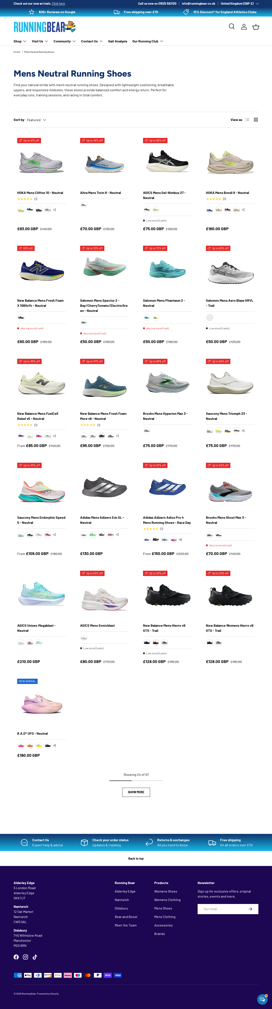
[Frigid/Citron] (236, 430)
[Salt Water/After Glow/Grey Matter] (110, 435)
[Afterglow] (30, 435)
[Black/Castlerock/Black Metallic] (101, 435)
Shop (17, 41)
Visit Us (37, 41)
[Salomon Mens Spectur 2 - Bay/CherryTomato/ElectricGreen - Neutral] (104, 270)
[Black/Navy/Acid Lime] (218, 534)
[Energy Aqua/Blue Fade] (38, 642)
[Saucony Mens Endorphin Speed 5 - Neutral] (41, 487)
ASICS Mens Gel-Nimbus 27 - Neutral (164, 195)
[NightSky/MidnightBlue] (30, 209)
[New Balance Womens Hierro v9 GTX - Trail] (230, 595)
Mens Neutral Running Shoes (39, 51)
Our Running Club (145, 41)
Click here (58, 3)
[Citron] (218, 430)
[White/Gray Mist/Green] (146, 430)
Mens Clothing (165, 917)
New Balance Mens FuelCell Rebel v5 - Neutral (37, 415)
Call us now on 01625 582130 (157, 3)
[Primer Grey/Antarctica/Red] (209, 534)
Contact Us (89, 41)
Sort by (19, 120)
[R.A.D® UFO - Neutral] (41, 703)
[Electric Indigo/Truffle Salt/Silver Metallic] (21, 435)
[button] (256, 26)
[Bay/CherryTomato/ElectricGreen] (84, 322)
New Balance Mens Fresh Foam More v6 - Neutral (103, 415)
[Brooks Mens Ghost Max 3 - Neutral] (230, 487)
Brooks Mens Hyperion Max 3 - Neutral (165, 415)
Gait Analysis (117, 41)
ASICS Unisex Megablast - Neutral (36, 627)
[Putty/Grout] (47, 209)
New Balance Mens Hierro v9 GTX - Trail (164, 627)
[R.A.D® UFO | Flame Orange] (30, 745)
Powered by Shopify (48, 993)
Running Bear (29, 993)
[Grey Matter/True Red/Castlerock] (84, 435)
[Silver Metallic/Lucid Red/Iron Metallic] (110, 534)
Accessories (163, 925)
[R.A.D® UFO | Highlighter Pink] (21, 745)
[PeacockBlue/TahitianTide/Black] (146, 317)
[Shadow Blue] (164, 642)
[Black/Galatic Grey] (38, 209)
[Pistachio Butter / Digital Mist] (47, 435)
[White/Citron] (38, 534)
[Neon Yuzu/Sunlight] (218, 209)
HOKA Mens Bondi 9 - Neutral (227, 193)
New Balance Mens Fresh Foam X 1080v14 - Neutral (40, 302)
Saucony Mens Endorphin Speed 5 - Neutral (41, 519)
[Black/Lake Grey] (146, 209)
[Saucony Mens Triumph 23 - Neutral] (230, 383)
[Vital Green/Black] (30, 642)
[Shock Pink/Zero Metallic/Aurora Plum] (173, 539)
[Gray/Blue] (84, 204)
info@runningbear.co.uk (198, 3)
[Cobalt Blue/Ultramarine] (209, 209)
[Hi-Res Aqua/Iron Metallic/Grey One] (164, 539)
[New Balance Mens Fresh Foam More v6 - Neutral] (104, 383)
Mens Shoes (163, 908)
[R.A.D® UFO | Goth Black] (47, 745)
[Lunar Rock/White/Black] (209, 317)
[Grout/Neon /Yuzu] (236, 209)
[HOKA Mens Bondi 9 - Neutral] (230, 162)
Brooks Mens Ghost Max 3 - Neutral (226, 519)
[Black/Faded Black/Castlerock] (146, 642)
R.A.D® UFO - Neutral (32, 733)
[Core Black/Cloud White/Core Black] (101, 534)
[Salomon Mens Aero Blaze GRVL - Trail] (230, 270)
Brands (159, 934)
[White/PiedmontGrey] (21, 642)
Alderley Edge (125, 891)
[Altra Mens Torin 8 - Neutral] (104, 162)
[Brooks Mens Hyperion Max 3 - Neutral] (167, 383)
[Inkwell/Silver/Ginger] (21, 317)
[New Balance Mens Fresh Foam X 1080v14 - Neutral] (41, 270)
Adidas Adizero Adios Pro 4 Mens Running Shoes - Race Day (167, 519)
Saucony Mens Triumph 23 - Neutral (226, 415)
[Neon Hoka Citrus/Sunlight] (21, 209)
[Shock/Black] (47, 534)
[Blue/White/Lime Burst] (146, 539)
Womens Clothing (167, 900)
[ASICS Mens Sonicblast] (104, 595)
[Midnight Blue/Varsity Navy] (227, 209)
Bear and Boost (126, 917)
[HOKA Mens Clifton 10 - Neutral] (41, 162)
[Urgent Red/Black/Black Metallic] (155, 642)
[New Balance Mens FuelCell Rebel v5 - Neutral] (41, 383)
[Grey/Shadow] (209, 430)
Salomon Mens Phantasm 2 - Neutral (164, 302)
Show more (136, 792)
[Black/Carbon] (155, 539)
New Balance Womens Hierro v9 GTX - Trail (230, 627)
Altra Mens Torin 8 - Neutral (100, 193)
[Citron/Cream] (155, 209)
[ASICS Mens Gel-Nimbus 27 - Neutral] (167, 162)
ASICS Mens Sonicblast (97, 625)
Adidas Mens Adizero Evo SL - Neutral (102, 519)
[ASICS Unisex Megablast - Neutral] (41, 595)
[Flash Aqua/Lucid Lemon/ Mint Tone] (92, 534)
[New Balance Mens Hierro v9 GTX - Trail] (167, 595)
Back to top (136, 858)
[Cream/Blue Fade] (84, 637)
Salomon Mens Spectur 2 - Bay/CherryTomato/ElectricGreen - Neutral (104, 305)
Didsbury (121, 908)
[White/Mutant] (21, 534)
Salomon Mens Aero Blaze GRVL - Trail (229, 302)
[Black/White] (30, 534)
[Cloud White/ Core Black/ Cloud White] (84, 534)
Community (62, 41)
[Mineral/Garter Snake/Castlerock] (92, 435)
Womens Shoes (165, 891)
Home (17, 51)
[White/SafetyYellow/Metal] (155, 317)
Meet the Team (126, 925)
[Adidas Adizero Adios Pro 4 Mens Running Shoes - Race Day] (167, 487)
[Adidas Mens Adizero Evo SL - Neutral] (104, 487)
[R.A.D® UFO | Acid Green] (38, 745)
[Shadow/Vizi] (227, 430)
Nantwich (122, 900)
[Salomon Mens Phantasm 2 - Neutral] (167, 270)
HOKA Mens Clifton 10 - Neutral (40, 193)
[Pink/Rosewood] (38, 435)
